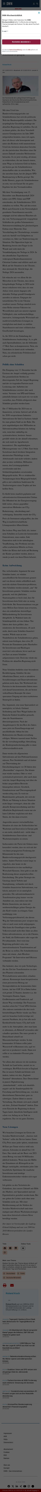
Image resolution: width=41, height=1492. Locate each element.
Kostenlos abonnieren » (21, 42)
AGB (29, 49)
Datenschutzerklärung (15, 49)
